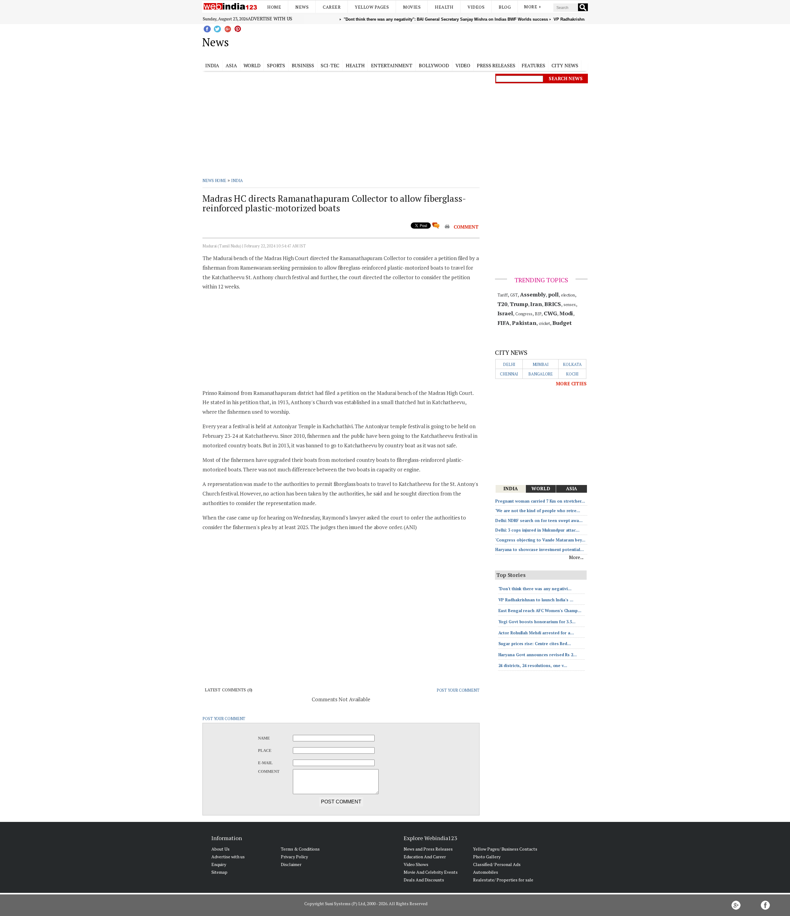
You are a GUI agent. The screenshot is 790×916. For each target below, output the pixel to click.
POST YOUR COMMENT (458, 690)
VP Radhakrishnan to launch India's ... (535, 600)
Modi (566, 313)
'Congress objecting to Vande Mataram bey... (540, 540)
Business (303, 65)
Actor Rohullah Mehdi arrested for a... (536, 633)
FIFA (503, 322)
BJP (538, 314)
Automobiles (485, 872)
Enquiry (218, 864)
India (212, 65)
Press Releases (496, 65)
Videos (476, 7)
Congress (523, 314)
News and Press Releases (428, 849)
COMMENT (466, 227)
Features (533, 65)
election (568, 295)
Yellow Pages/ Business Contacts (505, 849)
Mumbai (541, 364)
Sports (276, 65)
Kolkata (572, 364)
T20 (502, 304)
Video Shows (416, 864)
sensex (569, 304)
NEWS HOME (214, 180)
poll (553, 294)
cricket (544, 323)
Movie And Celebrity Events (431, 872)
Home (274, 7)
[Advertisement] (426, 41)
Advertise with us (270, 18)
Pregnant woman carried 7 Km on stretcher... (540, 501)
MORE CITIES (571, 383)
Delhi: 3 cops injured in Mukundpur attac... (537, 530)
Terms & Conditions (300, 849)
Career (332, 7)
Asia (231, 65)
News (302, 7)
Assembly (533, 294)
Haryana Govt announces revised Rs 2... (537, 654)
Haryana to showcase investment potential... (539, 549)
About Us (220, 849)
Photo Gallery (487, 857)
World (252, 65)
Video (463, 65)
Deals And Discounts (424, 880)
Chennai (509, 374)
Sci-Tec (330, 65)
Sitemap (219, 872)
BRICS (552, 304)
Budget (562, 322)
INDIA (237, 180)
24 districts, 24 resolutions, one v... (532, 665)
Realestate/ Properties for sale (503, 880)
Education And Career (425, 857)
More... (576, 557)
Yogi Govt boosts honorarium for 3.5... (537, 621)
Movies (412, 7)
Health (444, 7)
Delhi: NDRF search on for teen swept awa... (539, 520)
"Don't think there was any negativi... (535, 588)
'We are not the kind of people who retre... (537, 510)
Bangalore (540, 374)
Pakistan (524, 322)
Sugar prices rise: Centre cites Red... (534, 643)
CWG (550, 313)
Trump (519, 304)
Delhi (509, 364)
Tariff (502, 295)
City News (564, 65)
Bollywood (434, 65)
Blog (505, 7)
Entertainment (391, 65)
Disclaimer (291, 864)
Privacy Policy (294, 857)
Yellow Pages (372, 7)
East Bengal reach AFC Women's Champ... (539, 610)
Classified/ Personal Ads (497, 864)
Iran (536, 304)
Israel (505, 313)
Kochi (572, 374)
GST (514, 295)
